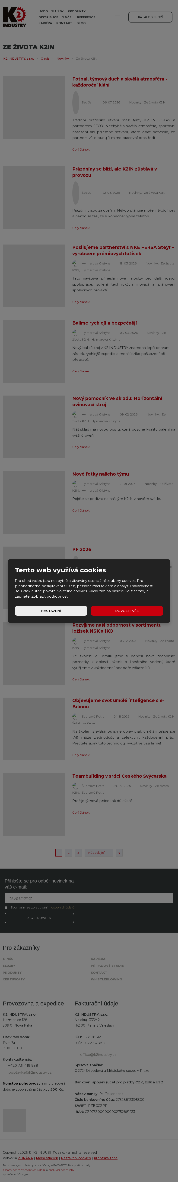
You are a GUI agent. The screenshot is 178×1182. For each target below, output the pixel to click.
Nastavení (51, 611)
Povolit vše (127, 611)
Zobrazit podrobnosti (49, 596)
